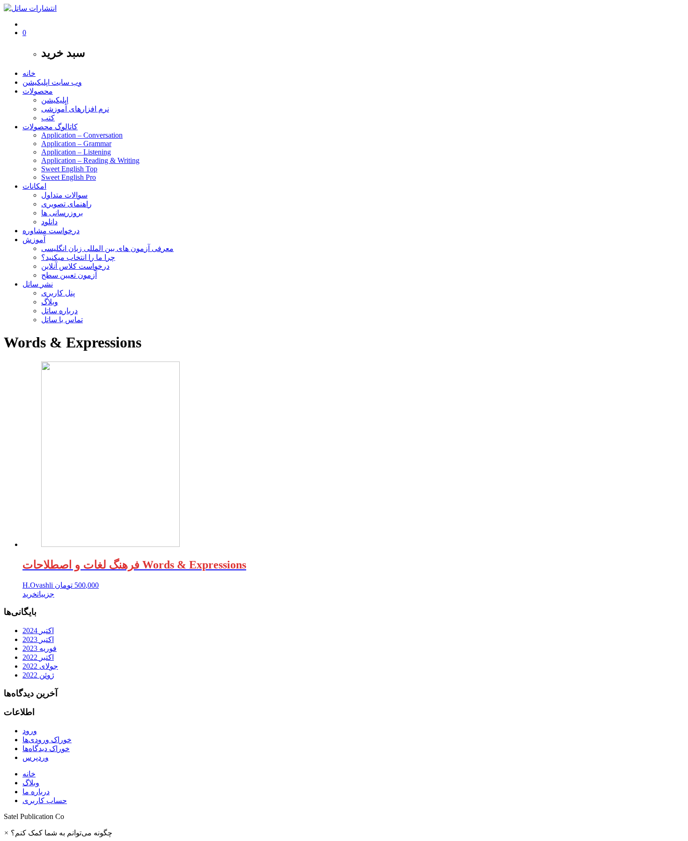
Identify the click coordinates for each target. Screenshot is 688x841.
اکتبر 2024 (38, 630)
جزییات (45, 594)
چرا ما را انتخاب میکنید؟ (78, 257)
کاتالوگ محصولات (50, 127)
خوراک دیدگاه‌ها (46, 748)
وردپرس (35, 757)
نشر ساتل (37, 284)
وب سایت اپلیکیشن (52, 82)
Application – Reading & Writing (90, 160)
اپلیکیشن (54, 100)
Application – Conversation (82, 135)
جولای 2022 (40, 666)
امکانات (34, 186)
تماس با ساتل (62, 320)
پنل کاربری (58, 293)
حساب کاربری (44, 800)
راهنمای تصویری (66, 204)
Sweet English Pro (68, 177)
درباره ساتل (59, 311)
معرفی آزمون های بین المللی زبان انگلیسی (107, 248)
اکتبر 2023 (38, 639)
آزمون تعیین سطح (69, 275)
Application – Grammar (76, 144)
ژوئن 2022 (38, 675)
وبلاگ (49, 302)
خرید (29, 594)
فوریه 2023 (39, 648)
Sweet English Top (69, 169)
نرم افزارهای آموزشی (75, 109)
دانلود (49, 222)
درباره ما (36, 792)
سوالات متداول (64, 195)
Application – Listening (76, 152)
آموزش (33, 239)
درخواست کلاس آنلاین (75, 266)
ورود (29, 731)
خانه (29, 73)
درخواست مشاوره (51, 231)
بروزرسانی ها (62, 213)
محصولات (37, 91)
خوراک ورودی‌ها (47, 740)
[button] (58, 833)
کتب (48, 118)
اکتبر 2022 (38, 657)
